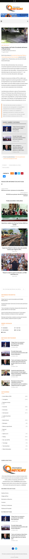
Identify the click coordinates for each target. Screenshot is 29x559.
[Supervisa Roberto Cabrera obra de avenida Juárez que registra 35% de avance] (14, 237)
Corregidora (14, 399)
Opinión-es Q (14, 433)
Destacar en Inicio (6, 402)
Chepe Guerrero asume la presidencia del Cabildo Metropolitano (19, 128)
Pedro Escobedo (5, 167)
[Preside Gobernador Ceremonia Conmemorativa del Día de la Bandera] (7, 138)
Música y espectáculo (14, 426)
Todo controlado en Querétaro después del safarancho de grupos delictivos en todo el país (18, 148)
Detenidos (4, 165)
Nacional (4, 429)
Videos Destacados (14, 449)
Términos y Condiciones (6, 505)
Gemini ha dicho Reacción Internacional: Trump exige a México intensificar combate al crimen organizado (19, 373)
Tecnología (14, 443)
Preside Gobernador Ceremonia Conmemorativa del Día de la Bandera (19, 138)
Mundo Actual (14, 420)
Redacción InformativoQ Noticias (9, 50)
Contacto (3, 502)
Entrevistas (14, 409)
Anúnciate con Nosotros (6, 499)
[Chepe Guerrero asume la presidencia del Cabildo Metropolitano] (7, 129)
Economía (14, 406)
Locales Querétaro (6, 416)
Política (14, 436)
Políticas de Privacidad (6, 508)
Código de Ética (4, 496)
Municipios (14, 423)
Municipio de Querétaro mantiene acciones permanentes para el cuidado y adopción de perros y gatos (19, 383)
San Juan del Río (5, 45)
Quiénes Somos (4, 493)
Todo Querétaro (14, 446)
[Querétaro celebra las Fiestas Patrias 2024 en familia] (14, 212)
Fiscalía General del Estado (15, 165)
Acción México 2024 (14, 396)
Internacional (14, 412)
